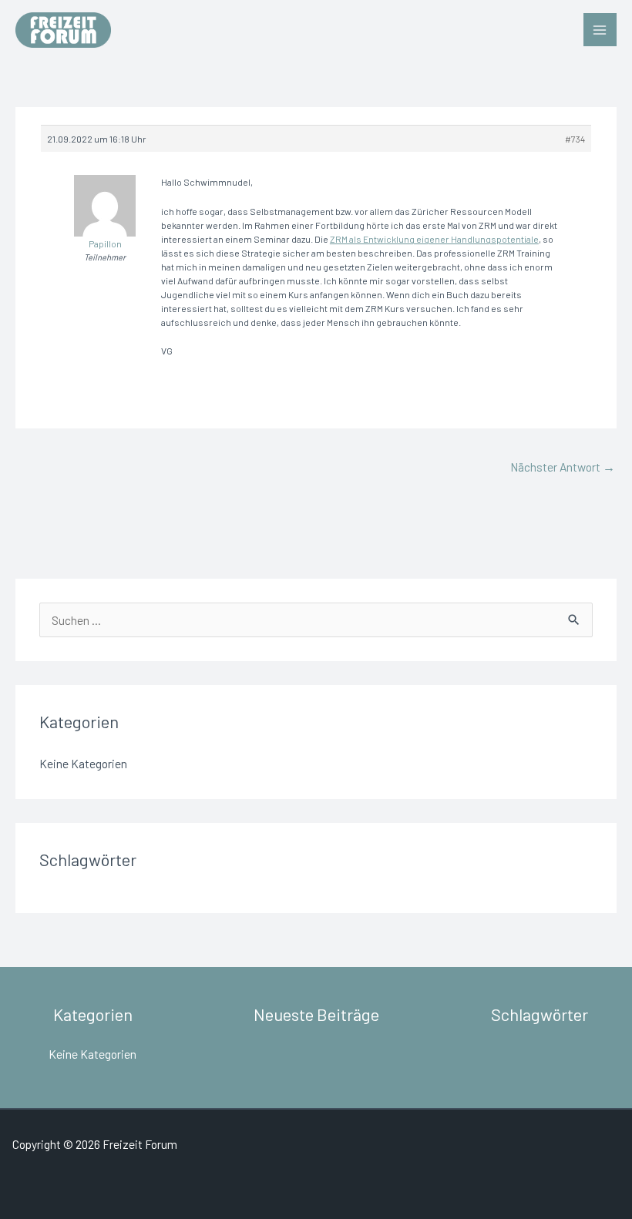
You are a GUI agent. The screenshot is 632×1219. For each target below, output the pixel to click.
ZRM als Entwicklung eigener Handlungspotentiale (434, 238)
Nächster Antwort (562, 466)
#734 (575, 138)
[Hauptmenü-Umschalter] (600, 29)
